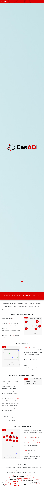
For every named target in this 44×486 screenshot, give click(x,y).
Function (4, 333)
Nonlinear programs (6, 379)
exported (13, 335)
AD (9, 323)
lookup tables (29, 442)
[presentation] (11, 365)
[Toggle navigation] (43, 1)
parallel (34, 437)
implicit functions (27, 440)
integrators (34, 440)
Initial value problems (28, 347)
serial (30, 437)
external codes (38, 442)
